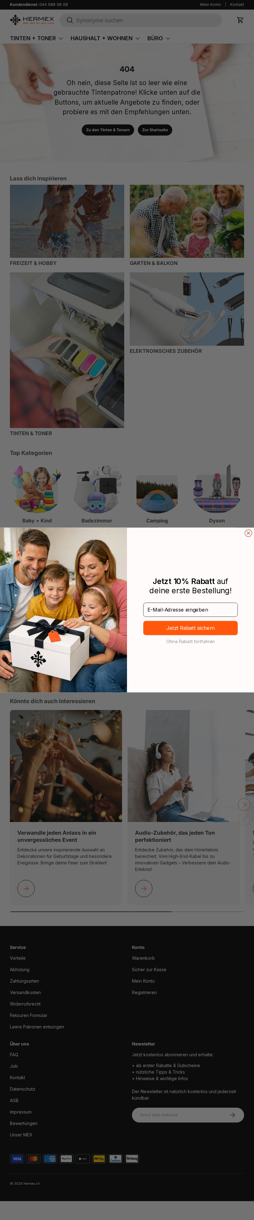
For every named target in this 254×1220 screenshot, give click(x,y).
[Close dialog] (248, 533)
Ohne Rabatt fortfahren (190, 641)
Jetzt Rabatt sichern (190, 628)
